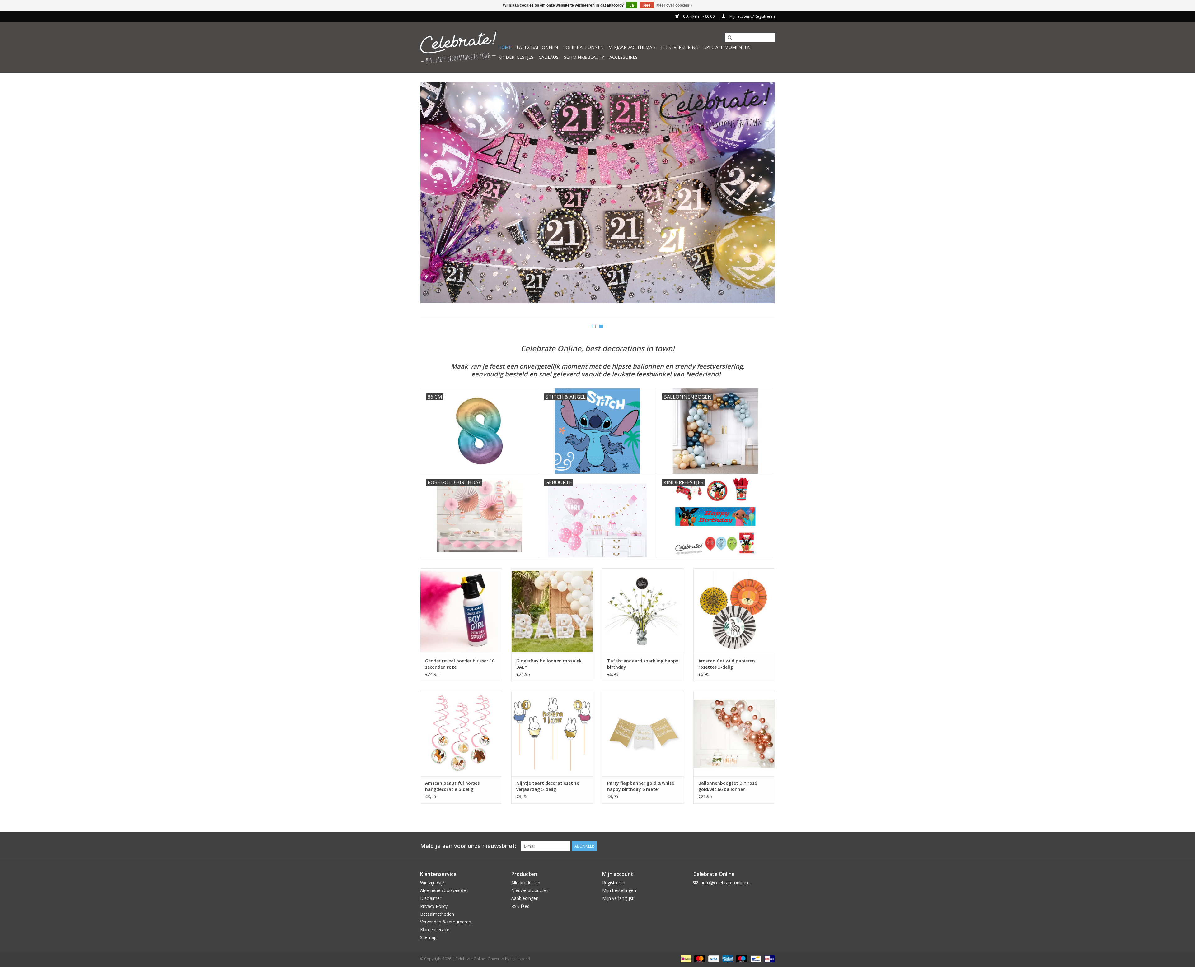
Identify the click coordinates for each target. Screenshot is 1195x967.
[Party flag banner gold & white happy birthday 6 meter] (643, 733)
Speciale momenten (727, 47)
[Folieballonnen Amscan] (597, 200)
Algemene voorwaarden (444, 890)
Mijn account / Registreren (752, 16)
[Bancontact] (755, 958)
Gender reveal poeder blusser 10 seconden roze (459, 664)
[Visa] (713, 958)
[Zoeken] (729, 38)
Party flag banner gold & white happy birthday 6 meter (640, 786)
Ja (632, 5)
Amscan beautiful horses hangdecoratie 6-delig (452, 786)
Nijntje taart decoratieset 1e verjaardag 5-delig (547, 786)
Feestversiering (679, 47)
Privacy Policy (434, 906)
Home (504, 47)
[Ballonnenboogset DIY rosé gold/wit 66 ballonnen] (734, 733)
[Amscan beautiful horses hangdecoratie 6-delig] (461, 733)
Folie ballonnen (583, 47)
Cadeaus (549, 57)
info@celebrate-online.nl (726, 883)
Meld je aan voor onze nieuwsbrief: (468, 846)
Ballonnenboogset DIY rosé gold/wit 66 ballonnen (727, 786)
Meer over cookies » (674, 5)
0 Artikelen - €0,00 (698, 16)
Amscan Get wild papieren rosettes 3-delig (726, 664)
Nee (646, 5)
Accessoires (623, 57)
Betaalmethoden (437, 914)
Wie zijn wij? (432, 883)
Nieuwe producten (529, 890)
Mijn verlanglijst (618, 898)
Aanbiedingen (524, 898)
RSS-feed (520, 906)
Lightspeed (520, 958)
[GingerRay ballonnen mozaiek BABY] (552, 611)
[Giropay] (768, 958)
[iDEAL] (685, 958)
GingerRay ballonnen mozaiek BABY (549, 664)
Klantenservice (434, 929)
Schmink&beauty (584, 57)
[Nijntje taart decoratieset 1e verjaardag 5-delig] (552, 733)
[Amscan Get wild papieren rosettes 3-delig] (734, 611)
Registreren (613, 883)
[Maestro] (741, 958)
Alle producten (525, 883)
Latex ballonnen (537, 47)
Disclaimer (430, 898)
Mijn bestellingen (619, 890)
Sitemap (428, 937)
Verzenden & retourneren (445, 922)
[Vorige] (432, 202)
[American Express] (727, 958)
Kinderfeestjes (515, 57)
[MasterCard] (699, 958)
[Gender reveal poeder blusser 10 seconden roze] (461, 611)
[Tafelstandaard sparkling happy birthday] (643, 611)
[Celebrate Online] (458, 47)
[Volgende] (762, 202)
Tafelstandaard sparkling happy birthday (642, 664)
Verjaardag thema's (632, 47)
